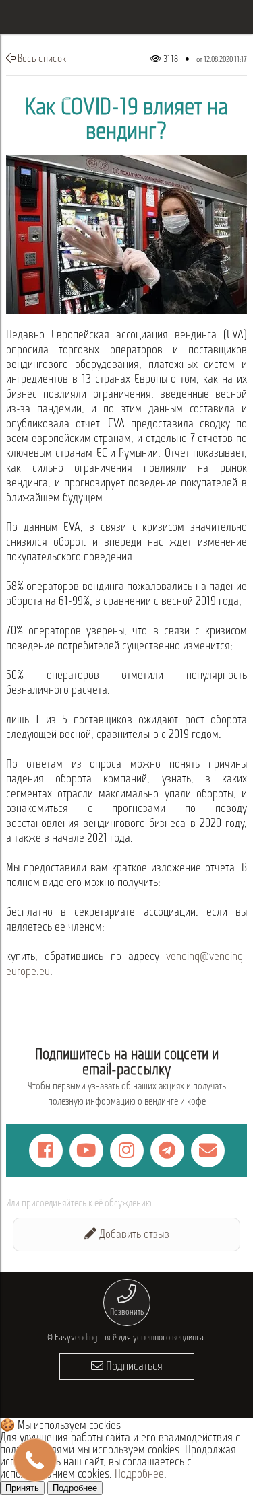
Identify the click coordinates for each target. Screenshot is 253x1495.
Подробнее (139, 1475)
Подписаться (133, 1367)
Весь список (41, 59)
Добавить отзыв (132, 1235)
